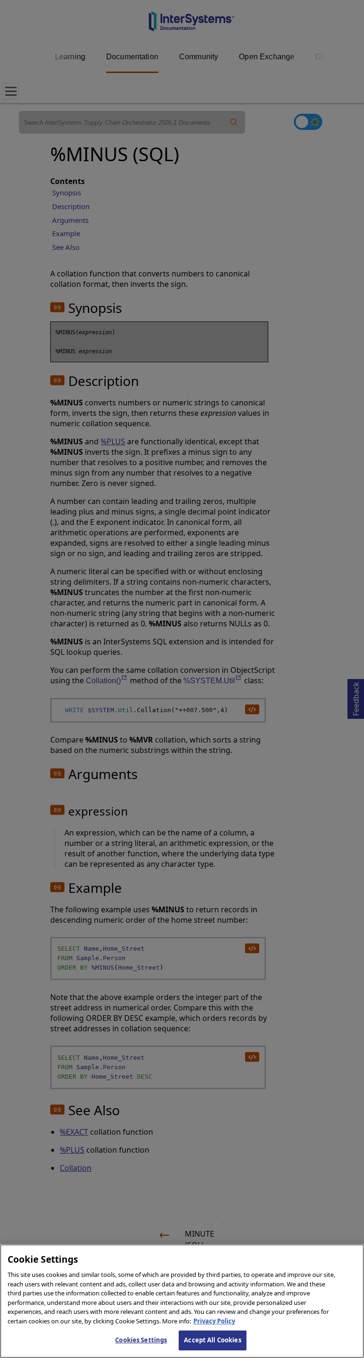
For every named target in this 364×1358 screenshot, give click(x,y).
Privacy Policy (214, 1321)
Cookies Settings (141, 1340)
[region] (182, 1301)
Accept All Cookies (212, 1340)
